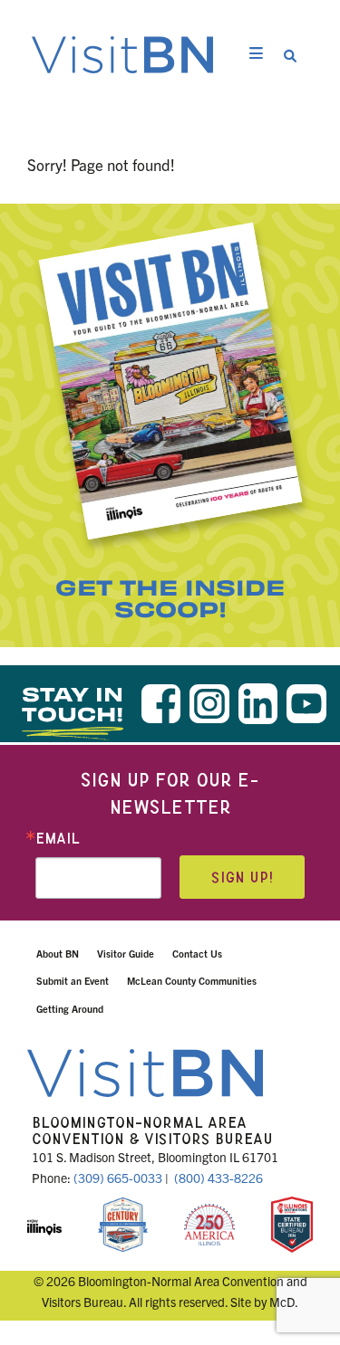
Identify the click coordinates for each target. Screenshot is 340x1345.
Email (57, 838)
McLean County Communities (192, 980)
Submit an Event (72, 980)
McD (282, 1301)
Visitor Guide (125, 953)
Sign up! (242, 877)
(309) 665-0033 (117, 1177)
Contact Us (197, 953)
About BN (57, 953)
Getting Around (69, 1008)
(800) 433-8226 (218, 1177)
